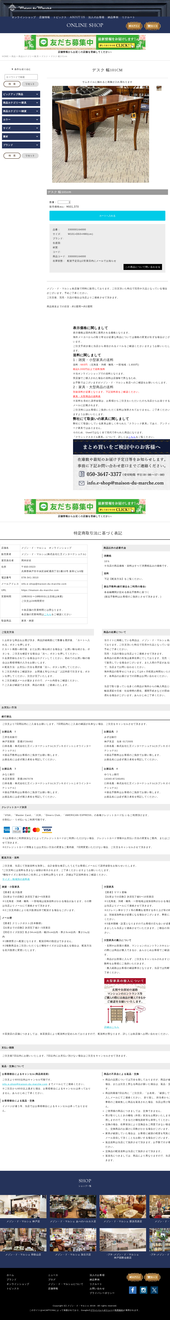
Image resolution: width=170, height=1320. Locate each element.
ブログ (52, 1279)
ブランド (12, 1279)
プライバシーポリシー (102, 1293)
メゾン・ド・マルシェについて (65, 1284)
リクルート (128, 17)
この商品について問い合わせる (142, 267)
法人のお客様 (96, 17)
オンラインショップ (24, 17)
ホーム (10, 1275)
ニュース (53, 1275)
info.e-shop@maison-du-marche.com (24, 1084)
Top (162, 1312)
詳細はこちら (111, 1027)
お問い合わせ (97, 1288)
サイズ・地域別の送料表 (16, 879)
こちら (47, 614)
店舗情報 (44, 17)
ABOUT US (77, 17)
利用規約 (119, 1310)
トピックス (60, 17)
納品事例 (113, 17)
